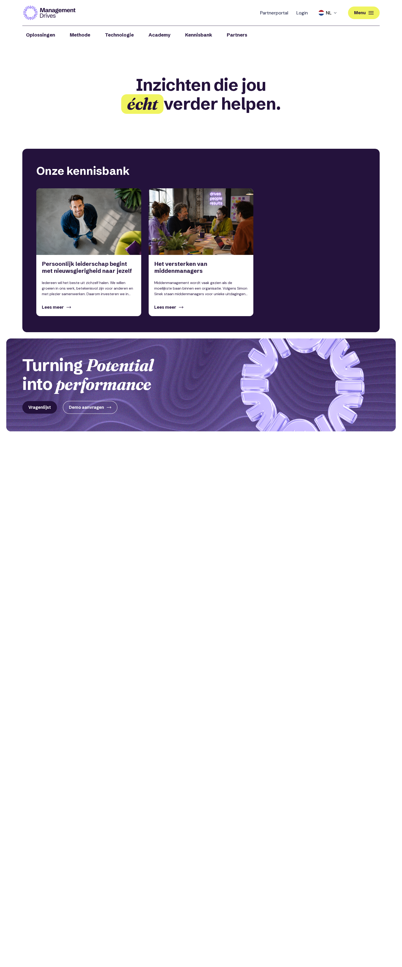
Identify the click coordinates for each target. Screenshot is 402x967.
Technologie (119, 35)
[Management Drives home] (49, 12)
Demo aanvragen (86, 407)
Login (302, 13)
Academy (159, 35)
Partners (237, 35)
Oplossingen (40, 35)
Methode (80, 35)
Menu (360, 12)
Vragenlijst (39, 407)
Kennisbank (198, 35)
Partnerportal (274, 13)
